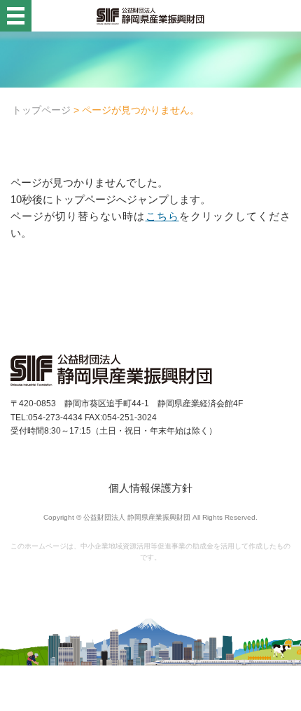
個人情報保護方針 (150, 488)
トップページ (41, 110)
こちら (162, 216)
